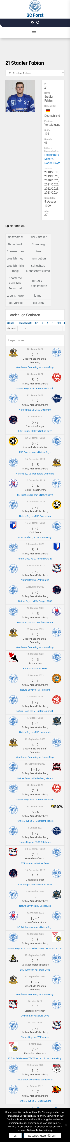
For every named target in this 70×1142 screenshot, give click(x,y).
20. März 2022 (35, 1001)
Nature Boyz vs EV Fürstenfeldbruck (35, 388)
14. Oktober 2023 (35, 654)
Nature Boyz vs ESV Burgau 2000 (35, 601)
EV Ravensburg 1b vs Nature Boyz (35, 537)
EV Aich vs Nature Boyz (35, 668)
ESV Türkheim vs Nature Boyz (35, 969)
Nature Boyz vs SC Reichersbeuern (35, 622)
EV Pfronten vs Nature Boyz (35, 863)
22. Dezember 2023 (35, 480)
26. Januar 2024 (35, 374)
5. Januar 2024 (35, 416)
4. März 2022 (35, 1044)
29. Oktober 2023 (35, 608)
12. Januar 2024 (35, 395)
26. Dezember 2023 (35, 459)
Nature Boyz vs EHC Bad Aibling (35, 1101)
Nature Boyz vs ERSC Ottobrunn (35, 409)
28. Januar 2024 (35, 349)
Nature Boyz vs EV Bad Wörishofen (35, 1079)
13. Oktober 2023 (35, 675)
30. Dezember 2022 (35, 849)
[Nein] (65, 1125)
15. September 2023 (35, 764)
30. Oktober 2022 (35, 913)
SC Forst (35, 15)
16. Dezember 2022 (35, 870)
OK (15, 1136)
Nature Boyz (52, 163)
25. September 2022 (35, 955)
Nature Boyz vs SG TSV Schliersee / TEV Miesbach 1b (35, 948)
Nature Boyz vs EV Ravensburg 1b (35, 558)
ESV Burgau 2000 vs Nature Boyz (35, 431)
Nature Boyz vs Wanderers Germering (35, 473)
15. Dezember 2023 (35, 523)
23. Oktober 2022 (35, 934)
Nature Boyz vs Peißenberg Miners (35, 778)
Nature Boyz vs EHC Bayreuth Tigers (35, 820)
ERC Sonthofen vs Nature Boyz (35, 452)
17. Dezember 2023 (35, 501)
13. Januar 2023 (35, 806)
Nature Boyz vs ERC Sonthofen (35, 516)
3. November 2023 (35, 587)
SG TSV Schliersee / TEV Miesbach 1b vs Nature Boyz (35, 1058)
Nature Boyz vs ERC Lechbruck (35, 732)
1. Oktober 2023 (35, 718)
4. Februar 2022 (35, 1086)
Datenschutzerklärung (42, 1136)
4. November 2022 (35, 891)
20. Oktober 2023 (35, 629)
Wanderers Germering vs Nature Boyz (35, 367)
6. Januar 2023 (35, 828)
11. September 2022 (35, 976)
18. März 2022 (35, 1022)
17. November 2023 (35, 565)
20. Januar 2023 (35, 785)
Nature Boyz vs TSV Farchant (35, 689)
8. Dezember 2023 (35, 544)
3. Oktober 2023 (35, 696)
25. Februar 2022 (35, 1065)
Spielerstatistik (15, 226)
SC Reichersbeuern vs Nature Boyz (35, 495)
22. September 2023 (35, 739)
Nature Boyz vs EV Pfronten (35, 580)
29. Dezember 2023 (35, 438)
